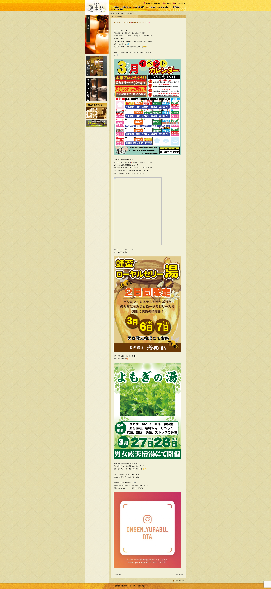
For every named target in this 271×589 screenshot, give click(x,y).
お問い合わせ (142, 586)
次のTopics (179, 574)
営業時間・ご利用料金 (121, 586)
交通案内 (132, 586)
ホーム (112, 13)
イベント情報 (119, 13)
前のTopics (118, 574)
